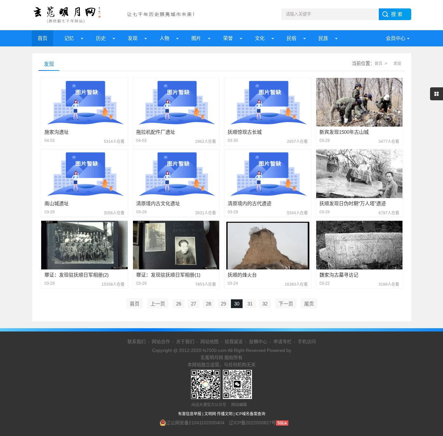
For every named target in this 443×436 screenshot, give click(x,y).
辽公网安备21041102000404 (195, 422)
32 (265, 303)
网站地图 (209, 341)
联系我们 (136, 341)
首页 (42, 38)
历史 (101, 38)
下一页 (286, 303)
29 (223, 303)
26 (178, 303)
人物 (164, 38)
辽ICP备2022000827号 (252, 422)
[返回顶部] (430, 385)
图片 (196, 38)
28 (208, 303)
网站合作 (161, 341)
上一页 (157, 303)
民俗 (291, 38)
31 (250, 303)
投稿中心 (258, 341)
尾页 (309, 303)
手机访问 (307, 341)
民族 (323, 38)
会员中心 (395, 38)
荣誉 (228, 38)
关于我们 (185, 341)
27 (193, 303)
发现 (133, 38)
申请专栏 (282, 341)
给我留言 (234, 341)
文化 (260, 38)
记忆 (69, 38)
